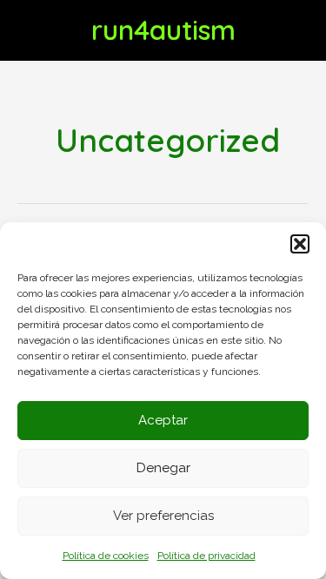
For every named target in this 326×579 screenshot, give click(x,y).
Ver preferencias (163, 515)
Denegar (163, 468)
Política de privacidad (206, 555)
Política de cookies (106, 555)
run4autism (163, 29)
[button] (300, 244)
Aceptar (163, 420)
